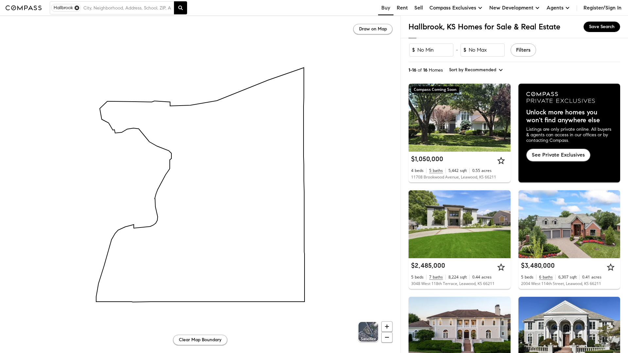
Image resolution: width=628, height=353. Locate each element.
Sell (418, 8)
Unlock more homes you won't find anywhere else (563, 116)
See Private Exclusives (558, 155)
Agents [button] (555, 8)
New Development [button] (511, 8)
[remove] (76, 7)
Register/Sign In (602, 8)
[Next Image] (502, 224)
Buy (385, 8)
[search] (180, 7)
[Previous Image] (416, 224)
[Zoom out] (386, 337)
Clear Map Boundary (200, 340)
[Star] (501, 160)
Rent (402, 8)
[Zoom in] (386, 326)
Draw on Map (373, 29)
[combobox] (127, 8)
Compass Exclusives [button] (452, 8)
